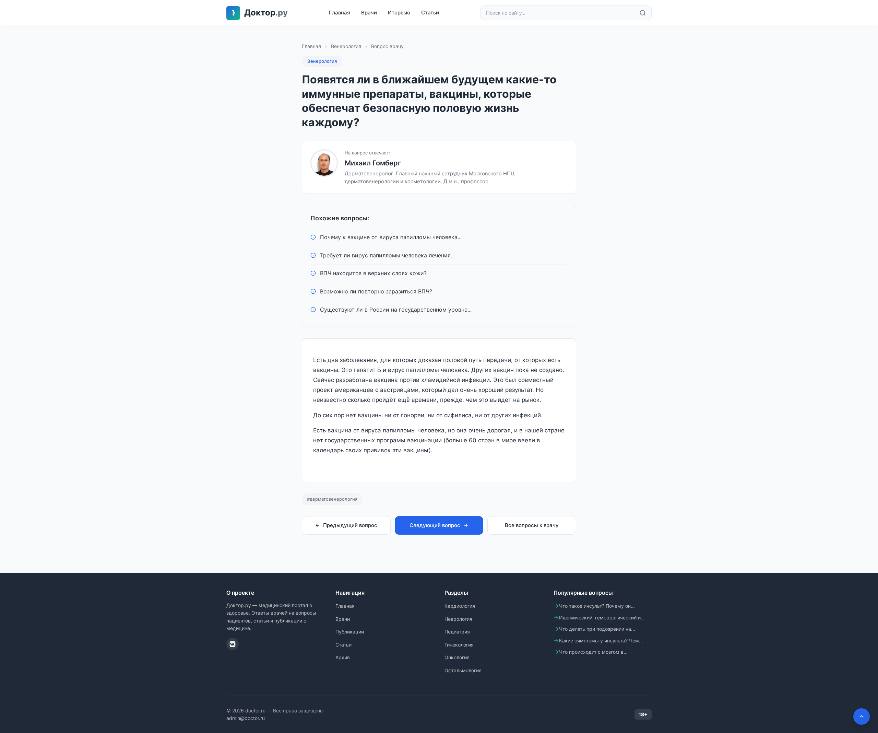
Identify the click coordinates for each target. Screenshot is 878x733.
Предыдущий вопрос (350, 525)
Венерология (346, 46)
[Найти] (643, 13)
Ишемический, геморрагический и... (602, 617)
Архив (342, 657)
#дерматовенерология (332, 499)
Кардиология (459, 606)
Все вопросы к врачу (532, 525)
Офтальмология (463, 670)
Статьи (430, 12)
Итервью (399, 12)
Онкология (457, 657)
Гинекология (459, 645)
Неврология (458, 619)
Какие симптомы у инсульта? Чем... (601, 640)
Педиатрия (457, 632)
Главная (339, 12)
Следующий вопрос (435, 525)
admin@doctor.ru (245, 718)
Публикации (349, 632)
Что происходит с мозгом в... (593, 652)
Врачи (369, 12)
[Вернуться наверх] (861, 716)
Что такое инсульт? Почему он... (597, 606)
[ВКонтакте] (232, 644)
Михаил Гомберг (373, 163)
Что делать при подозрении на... (597, 629)
